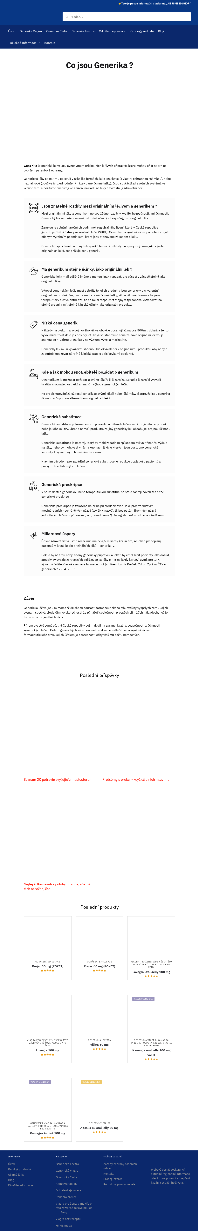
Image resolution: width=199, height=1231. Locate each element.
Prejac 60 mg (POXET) (99, 966)
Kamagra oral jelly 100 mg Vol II (151, 1052)
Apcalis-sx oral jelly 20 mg (99, 1128)
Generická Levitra (99, 1040)
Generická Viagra (145, 1040)
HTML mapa (64, 1225)
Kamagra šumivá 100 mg (47, 1133)
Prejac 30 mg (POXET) (47, 966)
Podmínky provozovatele (119, 1184)
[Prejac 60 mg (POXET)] (99, 937)
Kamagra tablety (66, 1184)
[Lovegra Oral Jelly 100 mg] (151, 937)
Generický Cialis (99, 1123)
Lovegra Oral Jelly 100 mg (151, 972)
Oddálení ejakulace (47, 961)
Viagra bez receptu (158, 1044)
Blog (11, 1180)
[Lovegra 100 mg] (48, 1016)
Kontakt (108, 1173)
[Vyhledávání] (127, 17)
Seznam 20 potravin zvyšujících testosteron (57, 779)
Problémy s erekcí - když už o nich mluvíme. (136, 779)
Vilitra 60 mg (99, 1045)
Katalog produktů (19, 1169)
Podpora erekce (152, 1042)
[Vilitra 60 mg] (99, 1016)
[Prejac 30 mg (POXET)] (48, 937)
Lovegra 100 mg (47, 1050)
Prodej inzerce (112, 1179)
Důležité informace (20, 1185)
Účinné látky (16, 1174)
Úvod (11, 1164)
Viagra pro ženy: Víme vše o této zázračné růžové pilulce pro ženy (151, 964)
